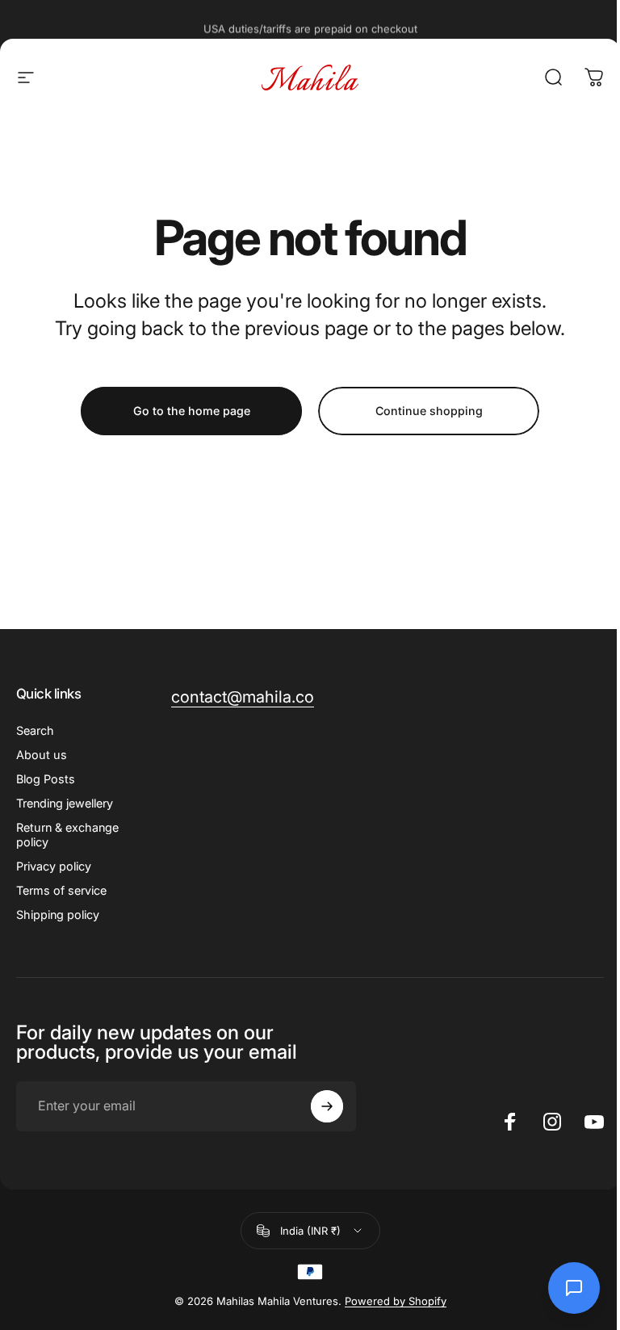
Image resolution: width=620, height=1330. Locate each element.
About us (41, 754)
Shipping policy (57, 914)
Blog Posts (45, 779)
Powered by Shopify (395, 1300)
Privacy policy (53, 866)
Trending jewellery (64, 803)
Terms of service (61, 890)
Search (35, 730)
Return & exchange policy (67, 834)
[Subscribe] (327, 1106)
